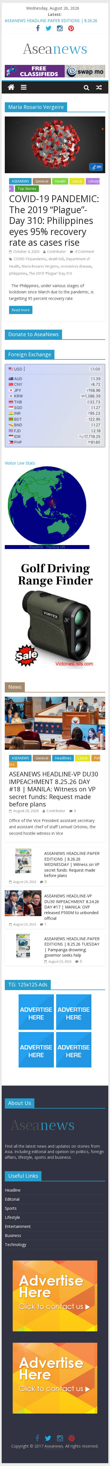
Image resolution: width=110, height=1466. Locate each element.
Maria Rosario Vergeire (40, 266)
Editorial (12, 1199)
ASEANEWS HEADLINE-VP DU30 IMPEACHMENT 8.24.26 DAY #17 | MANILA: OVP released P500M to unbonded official (71, 907)
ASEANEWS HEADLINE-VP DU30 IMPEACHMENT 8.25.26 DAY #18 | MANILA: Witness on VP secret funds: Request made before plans (53, 789)
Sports (11, 1208)
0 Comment (84, 251)
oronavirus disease (76, 266)
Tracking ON (55, 547)
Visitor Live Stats (20, 463)
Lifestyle (12, 1217)
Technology (15, 1244)
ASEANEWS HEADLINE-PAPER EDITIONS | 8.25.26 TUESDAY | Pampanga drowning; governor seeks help (72, 947)
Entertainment (18, 1226)
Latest (77, 181)
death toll (56, 259)
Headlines (63, 758)
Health (60, 181)
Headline (13, 1190)
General (42, 181)
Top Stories (27, 188)
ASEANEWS (20, 181)
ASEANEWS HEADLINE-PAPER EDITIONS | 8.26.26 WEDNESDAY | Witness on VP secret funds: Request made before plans (72, 864)
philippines (18, 273)
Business (13, 1235)
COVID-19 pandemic (30, 259)
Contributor (56, 251)
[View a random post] (99, 87)
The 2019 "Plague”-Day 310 (50, 273)
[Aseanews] (11, 87)
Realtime (36, 547)
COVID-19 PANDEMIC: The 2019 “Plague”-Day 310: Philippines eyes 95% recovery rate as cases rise (54, 220)
